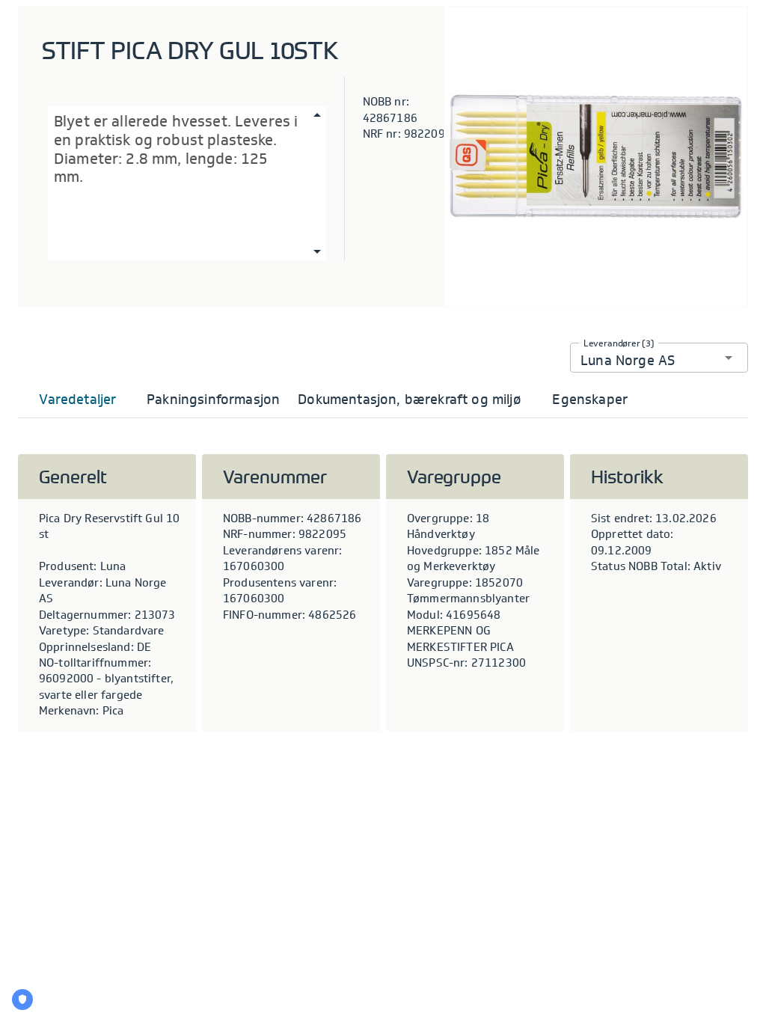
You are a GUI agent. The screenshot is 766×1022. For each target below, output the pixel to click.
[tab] (78, 399)
